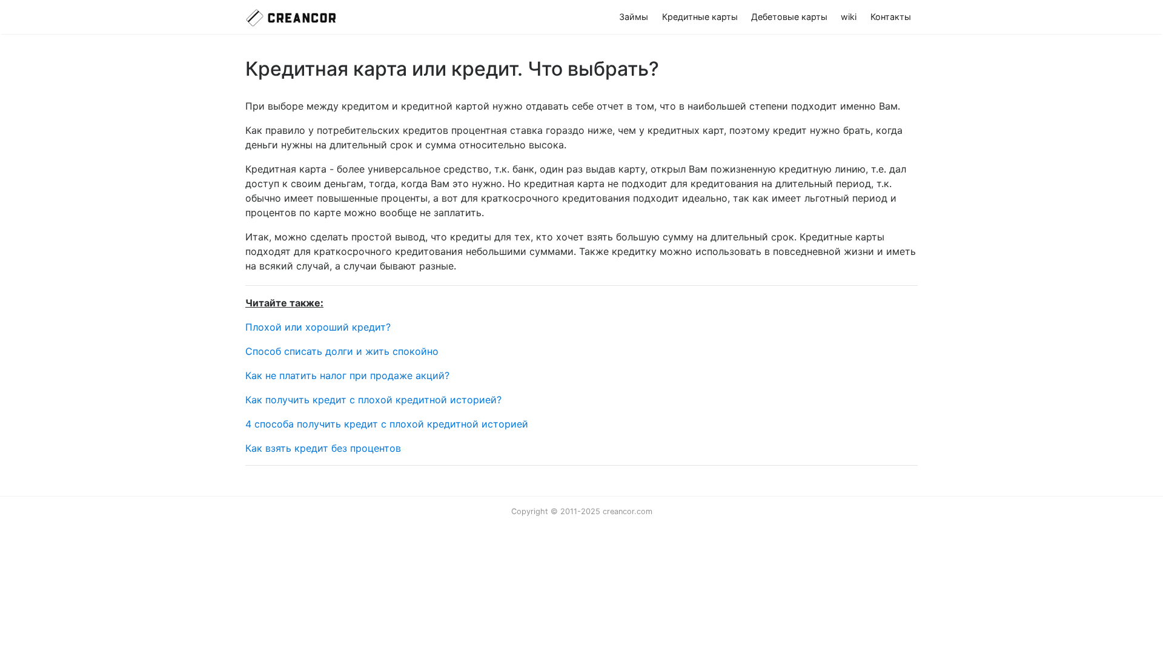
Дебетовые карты (789, 17)
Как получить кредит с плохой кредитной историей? (373, 400)
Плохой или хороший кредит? (318, 327)
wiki (849, 17)
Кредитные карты (700, 17)
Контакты (890, 17)
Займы (633, 17)
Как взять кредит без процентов (323, 448)
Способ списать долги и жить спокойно (342, 351)
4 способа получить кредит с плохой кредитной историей (386, 424)
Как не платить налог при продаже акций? (347, 375)
